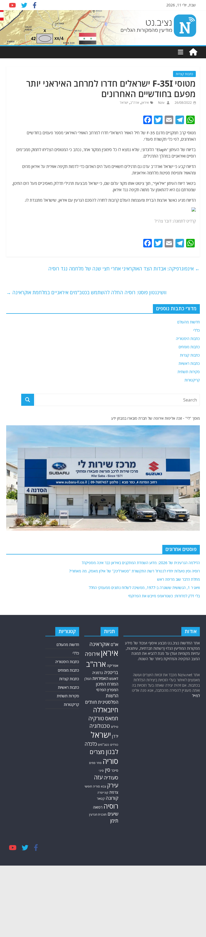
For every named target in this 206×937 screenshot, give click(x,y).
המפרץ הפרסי (107, 689)
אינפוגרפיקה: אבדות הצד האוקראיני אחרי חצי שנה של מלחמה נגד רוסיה (124, 268)
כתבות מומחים (189, 346)
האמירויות (100, 678)
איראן (145, 102)
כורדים (114, 745)
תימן (114, 820)
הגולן (87, 678)
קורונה (112, 798)
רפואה (97, 807)
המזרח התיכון (107, 684)
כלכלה (90, 743)
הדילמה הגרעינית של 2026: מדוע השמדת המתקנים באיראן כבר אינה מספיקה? (141, 562)
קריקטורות (192, 380)
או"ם (114, 644)
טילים (114, 727)
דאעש (113, 678)
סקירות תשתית (189, 371)
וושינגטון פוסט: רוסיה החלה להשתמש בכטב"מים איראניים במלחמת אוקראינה (86, 292)
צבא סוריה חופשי (95, 786)
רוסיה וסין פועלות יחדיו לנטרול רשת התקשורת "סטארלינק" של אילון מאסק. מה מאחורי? (134, 570)
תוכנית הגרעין (97, 814)
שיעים (113, 814)
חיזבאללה (105, 709)
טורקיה (96, 718)
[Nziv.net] (193, 52)
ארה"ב (134, 102)
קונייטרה (102, 792)
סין (107, 769)
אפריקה (112, 665)
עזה (98, 777)
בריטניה (111, 672)
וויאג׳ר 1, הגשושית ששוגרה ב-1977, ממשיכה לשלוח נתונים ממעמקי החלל (144, 587)
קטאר (101, 798)
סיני (101, 770)
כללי (196, 330)
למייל (196, 695)
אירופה (92, 653)
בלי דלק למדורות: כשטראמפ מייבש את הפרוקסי (164, 595)
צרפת (113, 792)
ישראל (124, 102)
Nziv (160, 102)
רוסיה (111, 805)
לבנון (112, 751)
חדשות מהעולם (188, 321)
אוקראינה (99, 644)
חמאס (111, 718)
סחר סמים (95, 763)
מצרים (97, 752)
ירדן (115, 736)
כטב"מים (103, 745)
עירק (112, 785)
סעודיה (111, 777)
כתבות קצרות (184, 74)
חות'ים (91, 702)
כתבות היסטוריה (188, 338)
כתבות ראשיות (189, 363)
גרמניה (97, 672)
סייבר (114, 770)
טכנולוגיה (99, 725)
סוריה (110, 761)
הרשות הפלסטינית (108, 699)
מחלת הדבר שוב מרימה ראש (178, 579)
